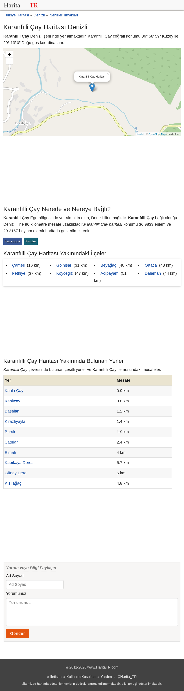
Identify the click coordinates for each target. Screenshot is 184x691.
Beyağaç (108, 265)
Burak (10, 432)
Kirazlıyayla (15, 421)
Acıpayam (109, 273)
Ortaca (151, 265)
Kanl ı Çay (14, 390)
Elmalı (10, 452)
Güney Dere (15, 473)
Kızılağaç (13, 483)
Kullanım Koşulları (81, 677)
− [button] (9, 61)
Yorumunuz (16, 593)
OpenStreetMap (157, 134)
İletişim (55, 677)
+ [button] (9, 54)
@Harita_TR (127, 677)
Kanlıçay (12, 401)
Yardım (106, 677)
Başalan (12, 411)
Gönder (17, 633)
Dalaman (153, 273)
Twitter (30, 241)
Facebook (13, 241)
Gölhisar (63, 265)
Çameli (18, 265)
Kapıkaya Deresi (19, 462)
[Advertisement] (92, 169)
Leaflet (140, 134)
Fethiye (18, 273)
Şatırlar (11, 442)
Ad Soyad (15, 575)
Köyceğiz (64, 273)
